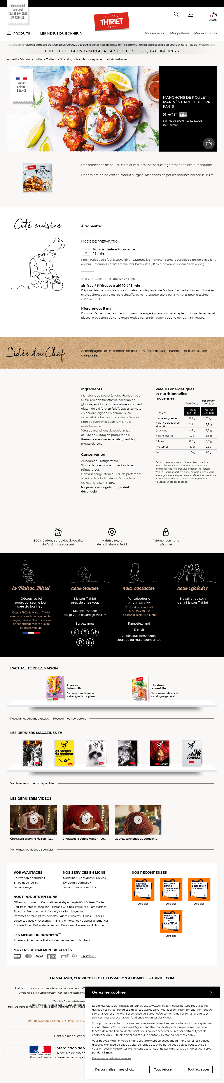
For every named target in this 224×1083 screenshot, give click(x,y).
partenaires (187, 1005)
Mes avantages (205, 33)
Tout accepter (198, 1069)
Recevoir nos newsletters (69, 718)
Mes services (154, 33)
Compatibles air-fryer (55, 902)
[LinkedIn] (90, 642)
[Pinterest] (80, 642)
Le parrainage (23, 887)
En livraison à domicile (28, 878)
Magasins (69, 878)
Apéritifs (77, 902)
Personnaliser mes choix (114, 1069)
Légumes (77, 911)
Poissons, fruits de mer (29, 911)
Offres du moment (26, 902)
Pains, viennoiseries (66, 920)
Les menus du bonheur (61, 33)
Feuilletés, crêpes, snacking (31, 906)
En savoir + (88, 956)
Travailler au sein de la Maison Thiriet (192, 600)
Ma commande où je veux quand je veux (85, 613)
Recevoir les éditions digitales (29, 718)
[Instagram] (85, 632)
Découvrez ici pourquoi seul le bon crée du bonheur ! (31, 602)
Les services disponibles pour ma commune (55, 988)
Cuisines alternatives (95, 920)
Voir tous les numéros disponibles (32, 783)
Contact (62, 992)
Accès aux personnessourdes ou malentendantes (139, 638)
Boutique (67, 925)
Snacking (66, 59)
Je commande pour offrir (79, 887)
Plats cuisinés (97, 906)
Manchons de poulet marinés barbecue (101, 59)
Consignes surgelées (92, 878)
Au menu (20, 940)
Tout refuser (163, 1069)
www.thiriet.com (160, 1005)
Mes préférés (180, 33)
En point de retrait (26, 882)
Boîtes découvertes (46, 925)
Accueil (12, 59)
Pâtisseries (44, 920)
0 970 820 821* (139, 603)
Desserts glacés (24, 920)
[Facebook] (75, 632)
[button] (191, 15)
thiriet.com (21, 988)
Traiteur (51, 59)
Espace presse (48, 992)
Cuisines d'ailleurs (74, 906)
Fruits (87, 916)
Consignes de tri (28, 992)
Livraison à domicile (76, 882)
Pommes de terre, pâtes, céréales (36, 916)
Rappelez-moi (139, 623)
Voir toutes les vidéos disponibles (32, 849)
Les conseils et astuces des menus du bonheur (61, 940)
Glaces (97, 916)
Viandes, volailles (31, 59)
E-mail (139, 630)
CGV (84, 988)
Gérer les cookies (198, 1040)
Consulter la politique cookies (111, 1058)
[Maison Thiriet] (112, 22)
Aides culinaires (70, 916)
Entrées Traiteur (96, 902)
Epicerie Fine (22, 925)
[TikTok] (95, 632)
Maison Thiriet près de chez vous (85, 600)
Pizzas (56, 906)
